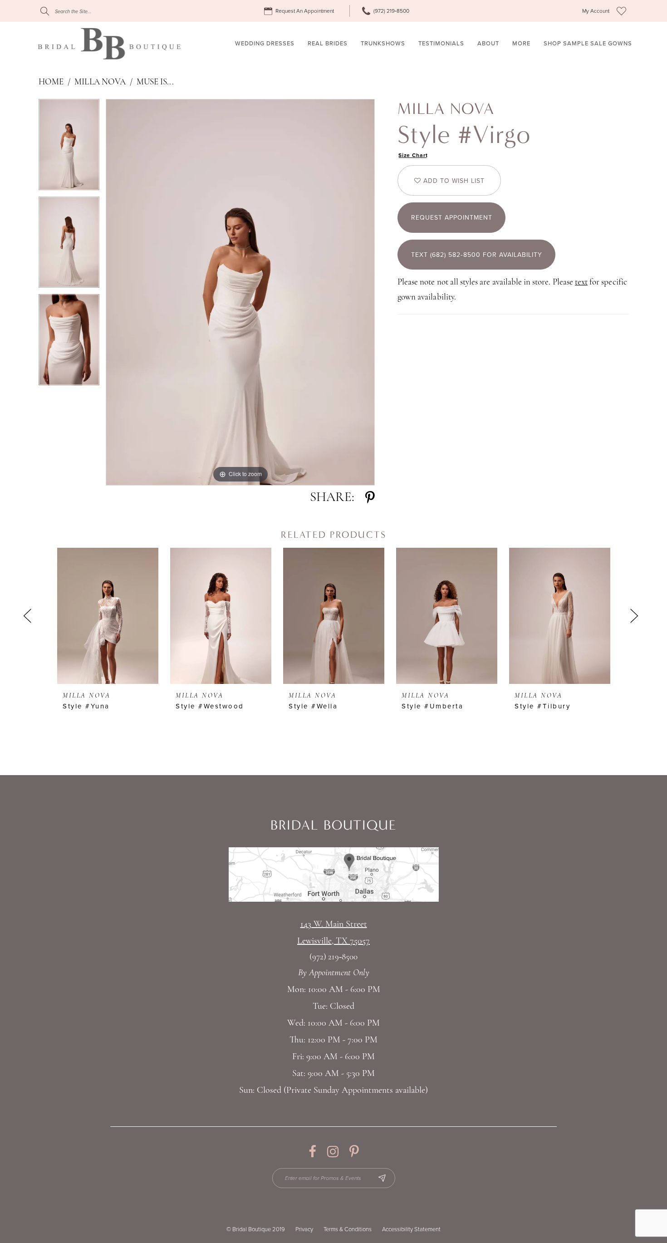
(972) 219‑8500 (333, 957)
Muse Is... (155, 82)
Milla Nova (100, 82)
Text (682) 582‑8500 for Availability (476, 255)
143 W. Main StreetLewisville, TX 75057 (333, 933)
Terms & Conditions (348, 1229)
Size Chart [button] (413, 155)
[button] (596, 11)
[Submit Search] (45, 11)
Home (51, 82)
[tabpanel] (69, 148)
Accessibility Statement (411, 1229)
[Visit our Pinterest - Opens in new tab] (354, 1151)
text (581, 282)
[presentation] (107, 616)
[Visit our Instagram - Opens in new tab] (332, 1151)
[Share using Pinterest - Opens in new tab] (370, 497)
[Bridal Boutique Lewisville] (109, 43)
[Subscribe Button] (382, 1178)
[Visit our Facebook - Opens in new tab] (312, 1151)
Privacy (304, 1229)
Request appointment (451, 217)
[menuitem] (300, 11)
